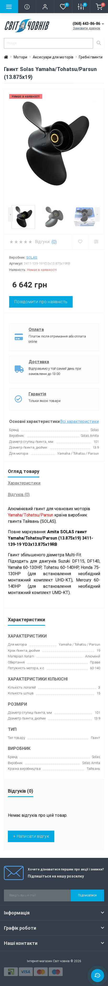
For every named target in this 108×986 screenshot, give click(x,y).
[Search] (98, 43)
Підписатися (87, 895)
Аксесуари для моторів (53, 57)
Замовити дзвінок (86, 28)
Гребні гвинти (90, 57)
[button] (45, 6)
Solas (31, 257)
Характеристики (24, 483)
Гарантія (37, 393)
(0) (54, 241)
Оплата (36, 329)
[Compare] (96, 242)
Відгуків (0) (19, 494)
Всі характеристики (79, 421)
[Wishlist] (80, 242)
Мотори (20, 57)
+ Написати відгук (31, 836)
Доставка (39, 361)
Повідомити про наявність (40, 301)
